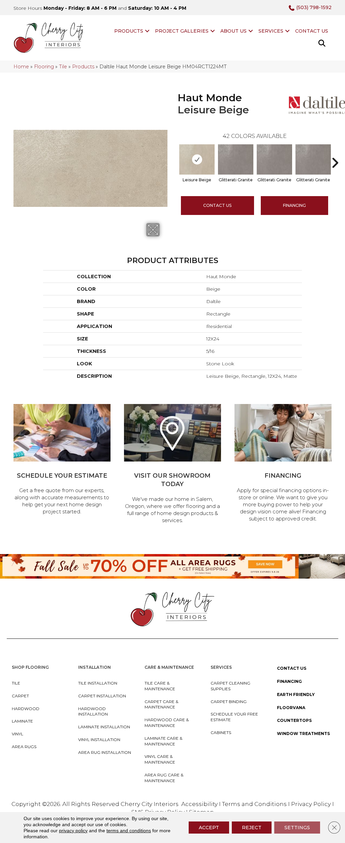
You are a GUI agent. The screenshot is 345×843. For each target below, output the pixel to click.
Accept (209, 827)
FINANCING (294, 205)
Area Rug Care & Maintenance (164, 777)
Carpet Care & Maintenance (161, 704)
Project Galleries (182, 31)
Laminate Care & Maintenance (163, 741)
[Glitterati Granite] (235, 159)
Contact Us (311, 31)
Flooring (44, 67)
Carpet (20, 695)
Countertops (294, 720)
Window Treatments (303, 733)
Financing (289, 681)
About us (233, 31)
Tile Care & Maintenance (160, 686)
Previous (174, 152)
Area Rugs (24, 746)
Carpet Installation (102, 695)
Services (270, 31)
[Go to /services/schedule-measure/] (62, 460)
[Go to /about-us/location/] (172, 464)
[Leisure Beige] (197, 159)
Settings (297, 827)
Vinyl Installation (99, 739)
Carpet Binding (229, 701)
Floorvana (291, 707)
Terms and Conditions (254, 804)
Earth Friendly (296, 694)
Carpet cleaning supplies (230, 686)
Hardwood (25, 708)
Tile (63, 67)
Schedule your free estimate (234, 716)
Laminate (22, 721)
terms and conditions (128, 830)
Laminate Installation (104, 726)
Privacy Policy (311, 804)
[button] (147, 31)
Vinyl (17, 733)
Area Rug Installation (104, 752)
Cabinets (221, 732)
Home (21, 67)
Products (128, 31)
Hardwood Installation (93, 711)
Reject (251, 827)
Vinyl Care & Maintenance (160, 759)
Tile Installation (97, 683)
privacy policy (73, 830)
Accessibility (199, 804)
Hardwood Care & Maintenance (167, 722)
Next (335, 152)
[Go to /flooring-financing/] (283, 463)
